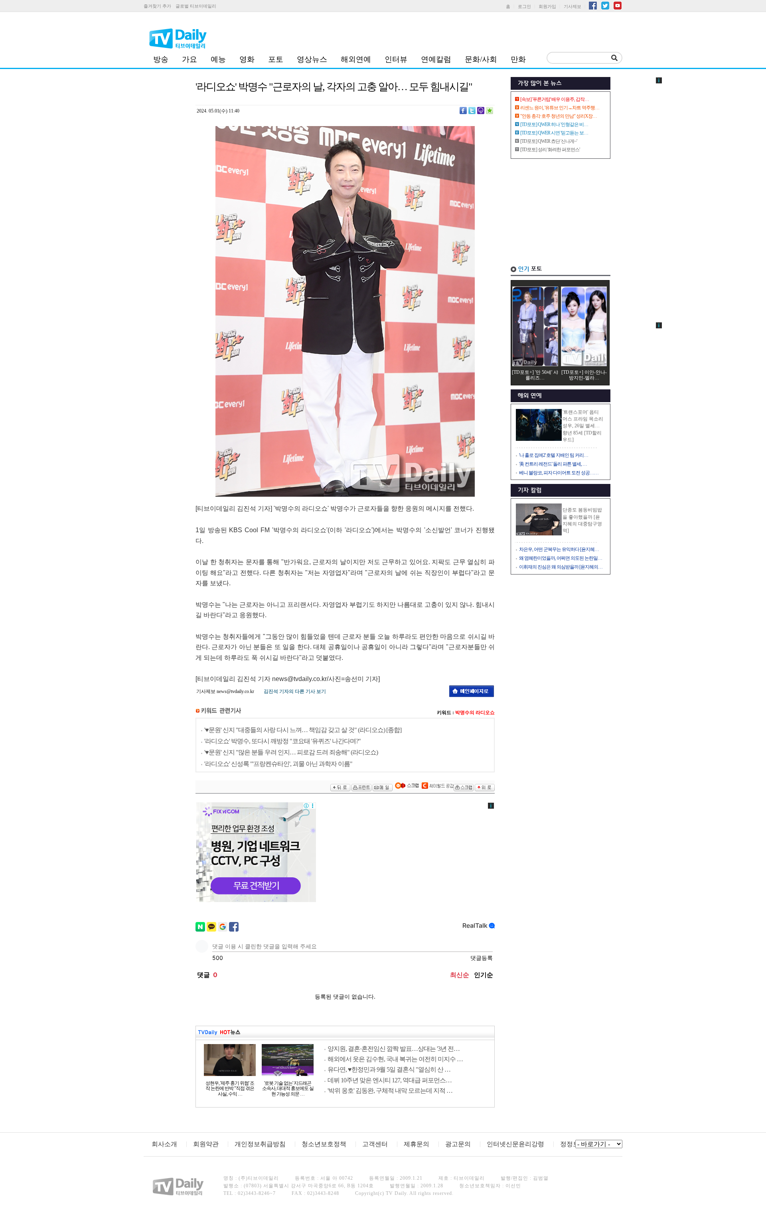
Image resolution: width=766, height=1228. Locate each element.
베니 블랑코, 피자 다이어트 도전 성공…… (558, 473)
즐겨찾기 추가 (157, 6)
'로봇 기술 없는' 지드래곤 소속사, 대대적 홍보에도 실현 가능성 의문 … (288, 1088)
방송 (160, 59)
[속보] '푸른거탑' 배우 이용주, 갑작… (554, 99)
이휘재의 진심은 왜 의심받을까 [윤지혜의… (560, 567)
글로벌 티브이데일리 (196, 6)
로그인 (524, 6)
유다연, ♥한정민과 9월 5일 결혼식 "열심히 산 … (389, 1069)
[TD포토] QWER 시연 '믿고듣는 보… (554, 133)
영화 (247, 59)
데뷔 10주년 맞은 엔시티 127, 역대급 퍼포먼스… (390, 1080)
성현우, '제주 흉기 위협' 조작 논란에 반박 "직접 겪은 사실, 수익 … (229, 1088)
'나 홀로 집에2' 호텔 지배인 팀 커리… (553, 455)
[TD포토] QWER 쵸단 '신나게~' (548, 141)
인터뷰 (396, 59)
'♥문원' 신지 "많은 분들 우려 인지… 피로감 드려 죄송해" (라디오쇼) (291, 752)
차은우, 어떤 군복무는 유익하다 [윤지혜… (559, 549)
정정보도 (573, 1144)
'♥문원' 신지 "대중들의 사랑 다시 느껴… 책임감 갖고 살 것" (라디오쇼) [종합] (302, 730)
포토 (275, 59)
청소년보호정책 (324, 1144)
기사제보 (572, 6)
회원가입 (547, 6)
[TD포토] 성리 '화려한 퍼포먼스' (550, 149)
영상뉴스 (312, 59)
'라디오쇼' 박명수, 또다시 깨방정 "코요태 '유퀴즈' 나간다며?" (282, 741)
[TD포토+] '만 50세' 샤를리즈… (535, 375)
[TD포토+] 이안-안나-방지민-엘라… (584, 375)
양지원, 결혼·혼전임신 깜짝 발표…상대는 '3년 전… (394, 1048)
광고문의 (458, 1144)
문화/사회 (481, 59)
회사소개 (164, 1144)
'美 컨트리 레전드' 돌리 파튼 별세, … (553, 464)
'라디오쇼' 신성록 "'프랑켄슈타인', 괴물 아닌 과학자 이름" (278, 763)
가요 (189, 59)
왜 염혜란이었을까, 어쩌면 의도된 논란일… (560, 558)
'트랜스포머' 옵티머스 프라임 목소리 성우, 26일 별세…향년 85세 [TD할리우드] (583, 425)
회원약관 (206, 1144)
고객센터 (375, 1144)
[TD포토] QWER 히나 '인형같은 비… (554, 124)
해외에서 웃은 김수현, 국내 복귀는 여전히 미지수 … (395, 1059)
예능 (218, 59)
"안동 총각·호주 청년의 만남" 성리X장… (558, 116)
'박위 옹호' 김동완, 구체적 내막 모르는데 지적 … (390, 1090)
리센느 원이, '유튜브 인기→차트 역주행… (559, 108)
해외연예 (356, 59)
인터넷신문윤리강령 (515, 1144)
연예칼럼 (436, 59)
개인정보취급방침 (260, 1144)
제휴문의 (416, 1144)
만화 (518, 59)
